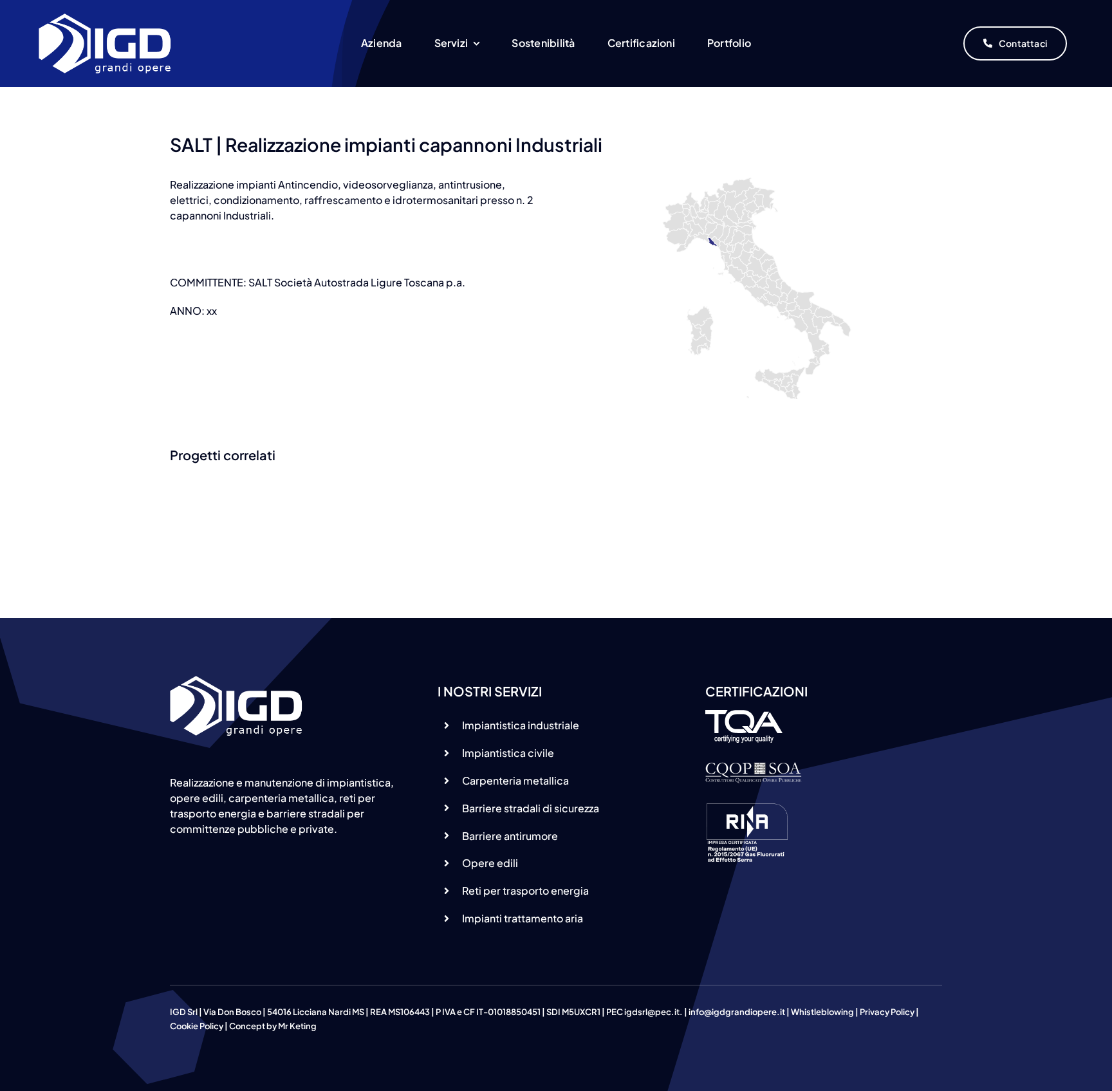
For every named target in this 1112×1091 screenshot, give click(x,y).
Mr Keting (297, 1026)
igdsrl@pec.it (652, 1012)
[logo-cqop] (753, 767)
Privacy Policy (887, 1012)
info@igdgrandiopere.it (737, 1012)
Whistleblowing (822, 1012)
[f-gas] (747, 807)
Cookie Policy (196, 1026)
